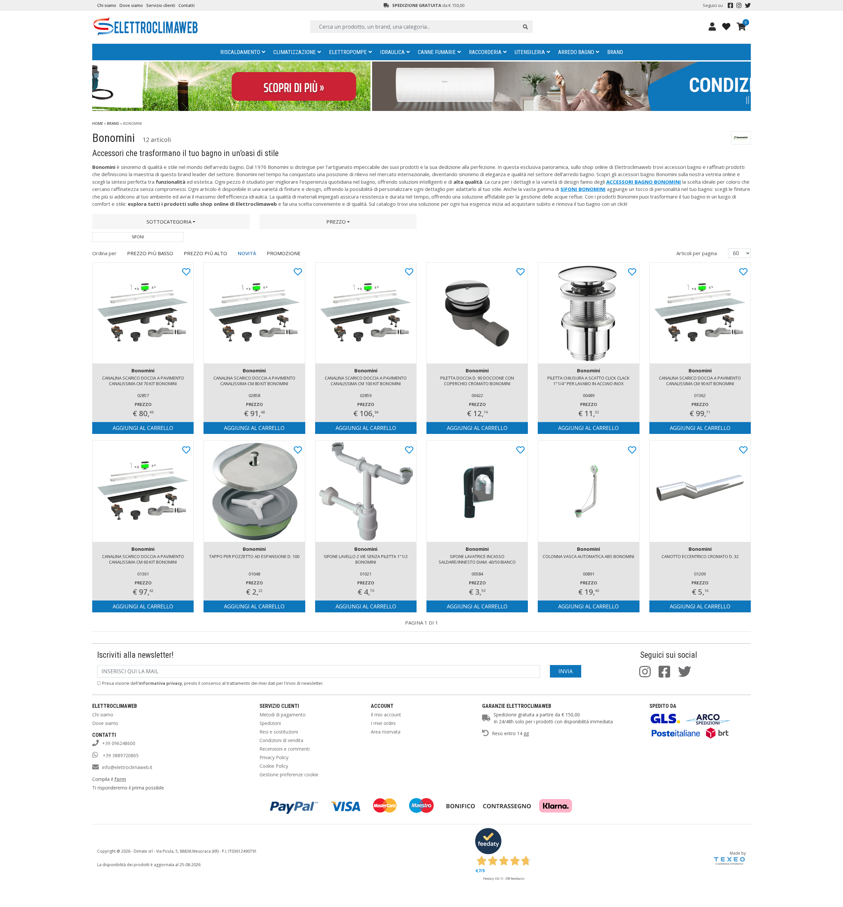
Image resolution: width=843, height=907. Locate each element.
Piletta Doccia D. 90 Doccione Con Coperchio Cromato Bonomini (477, 381)
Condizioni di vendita (281, 740)
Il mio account (386, 714)
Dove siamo (131, 5)
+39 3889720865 (120, 755)
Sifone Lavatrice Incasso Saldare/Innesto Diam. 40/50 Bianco (477, 559)
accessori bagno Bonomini (643, 181)
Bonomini (142, 370)
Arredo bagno (576, 52)
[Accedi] (712, 26)
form (120, 779)
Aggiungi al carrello (143, 428)
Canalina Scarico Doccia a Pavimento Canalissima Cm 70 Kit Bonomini (143, 381)
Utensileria (530, 52)
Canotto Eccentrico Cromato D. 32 (700, 556)
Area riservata (385, 732)
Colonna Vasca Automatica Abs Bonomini (588, 556)
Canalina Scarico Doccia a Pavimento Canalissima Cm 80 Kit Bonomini (254, 381)
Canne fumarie (437, 52)
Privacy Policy (273, 757)
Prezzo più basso (150, 253)
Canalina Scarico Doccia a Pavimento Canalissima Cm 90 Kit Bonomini (700, 381)
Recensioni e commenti (284, 749)
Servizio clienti (160, 5)
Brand (615, 52)
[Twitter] (748, 5)
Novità (247, 253)
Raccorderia (485, 52)
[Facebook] (730, 5)
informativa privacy (160, 683)
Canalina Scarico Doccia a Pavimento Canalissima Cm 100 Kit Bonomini (366, 381)
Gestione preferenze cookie (288, 774)
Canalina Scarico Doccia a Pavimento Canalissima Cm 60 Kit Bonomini (143, 559)
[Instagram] (739, 5)
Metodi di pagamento (282, 714)
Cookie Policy (273, 766)
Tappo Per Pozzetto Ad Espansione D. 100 (254, 556)
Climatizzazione (294, 52)
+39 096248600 (118, 743)
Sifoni (138, 237)
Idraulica (392, 52)
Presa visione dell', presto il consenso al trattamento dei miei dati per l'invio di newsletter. (213, 683)
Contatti (186, 5)
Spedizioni (270, 723)
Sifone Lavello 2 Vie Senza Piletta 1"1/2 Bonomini (366, 559)
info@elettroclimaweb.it (127, 767)
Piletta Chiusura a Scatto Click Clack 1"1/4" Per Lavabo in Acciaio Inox (588, 381)
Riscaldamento (240, 52)
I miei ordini (383, 723)
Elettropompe (348, 52)
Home (97, 123)
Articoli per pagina (697, 253)
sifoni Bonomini (583, 189)
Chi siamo (106, 5)
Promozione (284, 253)
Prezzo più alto (205, 253)
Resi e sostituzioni (278, 732)
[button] (171, 221)
